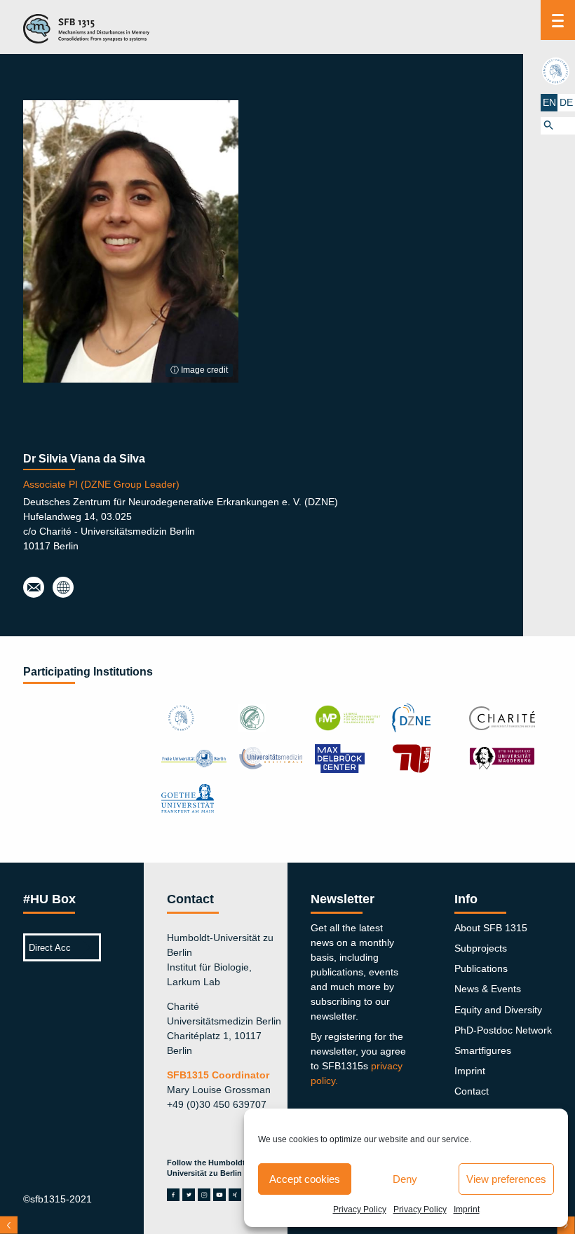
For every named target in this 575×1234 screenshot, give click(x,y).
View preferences (506, 1179)
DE (566, 102)
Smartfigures (482, 1050)
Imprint (467, 1209)
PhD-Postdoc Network (503, 1030)
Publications (481, 968)
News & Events (487, 988)
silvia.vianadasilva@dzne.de (33, 588)
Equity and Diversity (498, 1009)
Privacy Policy (359, 1209)
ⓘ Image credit (199, 370)
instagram (204, 1194)
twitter (188, 1194)
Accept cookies (304, 1179)
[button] (558, 126)
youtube (219, 1194)
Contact (471, 1091)
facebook (173, 1194)
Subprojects (480, 948)
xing (235, 1194)
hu (557, 70)
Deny (405, 1179)
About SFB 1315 (490, 927)
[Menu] (558, 20)
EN (549, 102)
